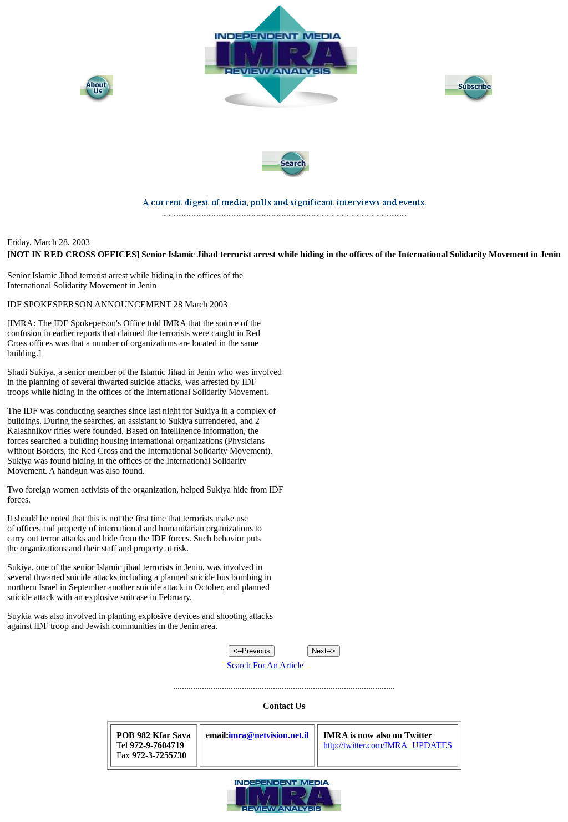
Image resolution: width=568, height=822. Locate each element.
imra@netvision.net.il (268, 735)
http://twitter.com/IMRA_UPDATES (387, 745)
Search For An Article (265, 665)
